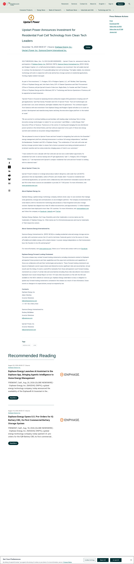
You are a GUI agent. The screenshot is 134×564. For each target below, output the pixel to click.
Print (111, 21)
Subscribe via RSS (116, 26)
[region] (67, 560)
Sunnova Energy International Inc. (68, 64)
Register (120, 4)
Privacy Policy (67, 562)
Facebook (84, 249)
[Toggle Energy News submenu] (47, 10)
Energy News (41, 10)
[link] (64, 4)
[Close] (131, 560)
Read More (13, 398)
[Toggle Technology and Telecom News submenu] (113, 10)
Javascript (113, 32)
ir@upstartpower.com (29, 330)
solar (34, 345)
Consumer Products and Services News (26, 10)
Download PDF (114, 24)
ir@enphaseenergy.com (29, 301)
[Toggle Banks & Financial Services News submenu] (64, 10)
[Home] (11, 3)
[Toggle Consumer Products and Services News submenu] (35, 10)
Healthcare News (71, 10)
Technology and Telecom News (105, 10)
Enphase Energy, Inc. (14, 367)
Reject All (103, 560)
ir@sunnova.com (27, 318)
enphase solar (26, 345)
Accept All (116, 560)
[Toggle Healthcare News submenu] (79, 10)
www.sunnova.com (45, 249)
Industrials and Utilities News (87, 10)
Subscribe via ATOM (116, 29)
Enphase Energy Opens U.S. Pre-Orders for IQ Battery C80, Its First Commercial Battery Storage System (30, 420)
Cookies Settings (90, 560)
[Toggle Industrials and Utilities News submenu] (96, 10)
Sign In (111, 4)
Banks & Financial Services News (56, 10)
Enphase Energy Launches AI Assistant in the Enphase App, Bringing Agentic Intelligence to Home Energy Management (31, 374)
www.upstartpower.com (29, 185)
